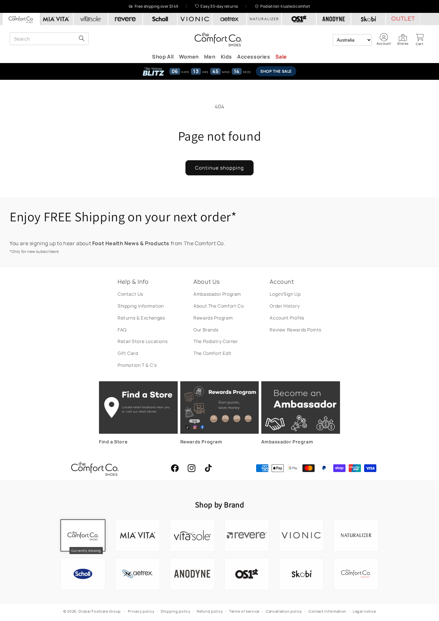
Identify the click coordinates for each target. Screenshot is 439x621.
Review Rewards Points (295, 330)
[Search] (81, 39)
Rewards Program (213, 318)
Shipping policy (176, 611)
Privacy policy (141, 611)
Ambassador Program (217, 294)
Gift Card (128, 353)
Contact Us (130, 294)
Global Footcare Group (99, 611)
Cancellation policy (284, 611)
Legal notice (364, 611)
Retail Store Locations (142, 341)
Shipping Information (141, 306)
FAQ (122, 330)
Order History (285, 306)
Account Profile (287, 318)
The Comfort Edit (212, 353)
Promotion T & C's (137, 365)
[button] (419, 39)
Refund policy (210, 611)
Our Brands (205, 330)
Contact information (327, 611)
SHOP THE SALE (276, 71)
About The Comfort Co (218, 306)
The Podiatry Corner (215, 341)
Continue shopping (219, 167)
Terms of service (244, 611)
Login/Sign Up (285, 294)
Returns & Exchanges (141, 318)
